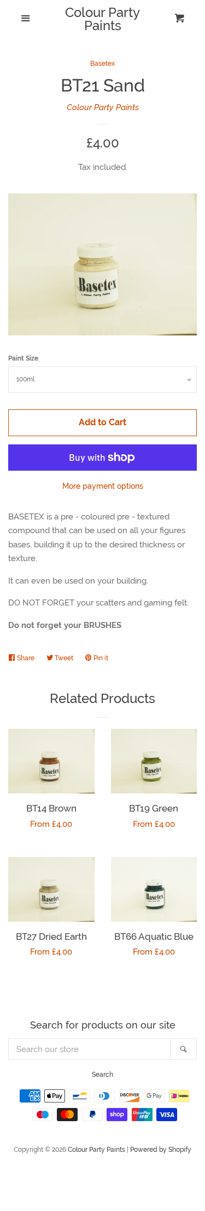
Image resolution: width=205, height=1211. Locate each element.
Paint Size (23, 358)
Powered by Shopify (160, 1149)
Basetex (102, 63)
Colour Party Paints (102, 19)
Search (102, 1074)
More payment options (102, 486)
